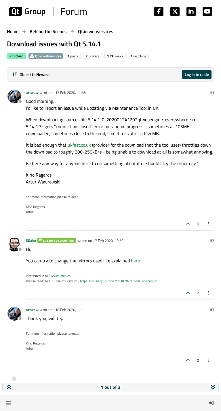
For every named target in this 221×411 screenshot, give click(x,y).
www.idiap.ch (61, 276)
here (135, 260)
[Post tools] (209, 223)
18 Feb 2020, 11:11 (70, 309)
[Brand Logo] (48, 11)
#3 (212, 309)
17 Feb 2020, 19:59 (108, 240)
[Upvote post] (188, 223)
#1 (212, 92)
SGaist (31, 240)
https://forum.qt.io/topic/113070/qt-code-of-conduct (118, 281)
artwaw (32, 92)
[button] (8, 403)
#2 (212, 240)
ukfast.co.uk (79, 144)
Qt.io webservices (47, 56)
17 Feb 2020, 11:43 (70, 92)
